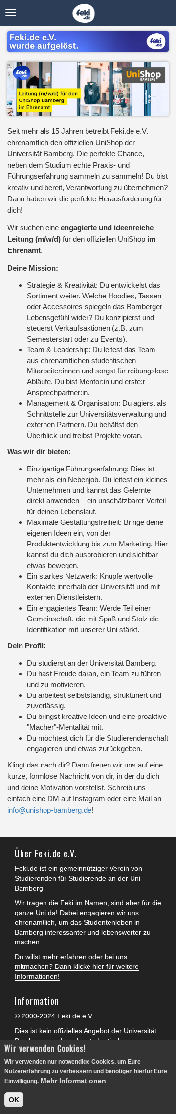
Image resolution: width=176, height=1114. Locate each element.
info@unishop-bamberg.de (49, 810)
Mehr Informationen (73, 1081)
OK (14, 1100)
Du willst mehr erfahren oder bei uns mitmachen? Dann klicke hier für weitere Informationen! (77, 966)
